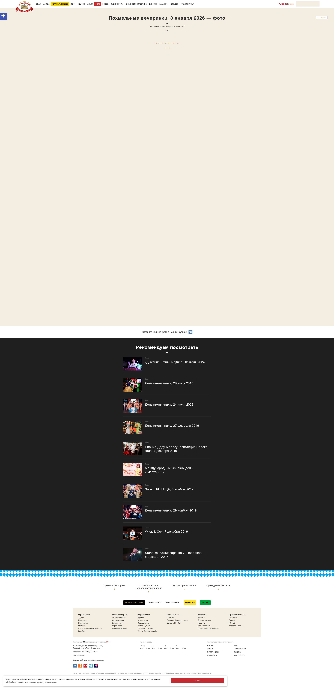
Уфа (235, 646)
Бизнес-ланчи (118, 623)
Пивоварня (83, 623)
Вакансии (163, 4)
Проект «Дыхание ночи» (177, 620)
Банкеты (153, 4)
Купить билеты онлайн (147, 631)
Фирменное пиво (119, 628)
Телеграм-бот (235, 626)
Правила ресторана (114, 585)
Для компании (118, 620)
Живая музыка (155, 602)
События (170, 617)
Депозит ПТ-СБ (173, 623)
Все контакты (78, 655)
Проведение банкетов (218, 585)
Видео (105, 4)
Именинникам (117, 4)
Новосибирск (240, 649)
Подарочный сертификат (208, 628)
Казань (210, 646)
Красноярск (239, 655)
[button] (3, 16)
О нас (38, 4)
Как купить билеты (145, 628)
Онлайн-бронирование (136, 4)
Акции (90, 4)
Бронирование (204, 626)
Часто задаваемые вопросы (90, 628)
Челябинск (212, 655)
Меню (73, 4)
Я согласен (197, 680)
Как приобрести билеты (184, 585)
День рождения (204, 620)
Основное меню (119, 617)
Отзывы (174, 4)
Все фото (322, 17)
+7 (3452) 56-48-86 (90, 652)
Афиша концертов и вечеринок (197, 673)
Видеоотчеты (143, 623)
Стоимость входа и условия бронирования (148, 586)
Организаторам (187, 4)
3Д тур (81, 617)
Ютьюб (232, 623)
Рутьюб (232, 620)
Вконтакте (233, 617)
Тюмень (237, 652)
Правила (201, 623)
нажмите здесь (50, 682)
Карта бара (117, 626)
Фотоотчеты (143, 620)
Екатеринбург (213, 652)
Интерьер (82, 620)
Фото (98, 4)
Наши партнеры (173, 602)
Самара (210, 649)
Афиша (46, 4)
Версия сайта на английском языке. (88, 660)
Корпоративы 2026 (60, 4)
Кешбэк (81, 4)
